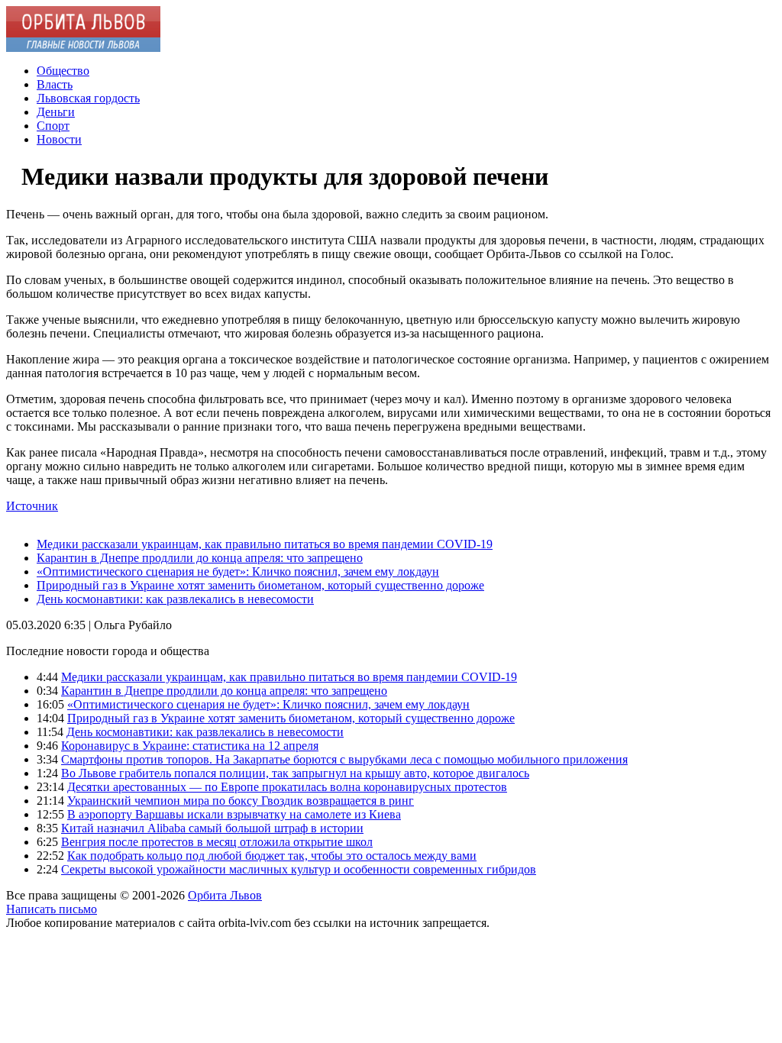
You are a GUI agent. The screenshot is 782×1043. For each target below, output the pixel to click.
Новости (59, 139)
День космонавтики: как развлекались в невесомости (175, 599)
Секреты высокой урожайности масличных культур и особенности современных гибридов (298, 869)
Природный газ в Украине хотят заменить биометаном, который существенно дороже (260, 585)
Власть (55, 84)
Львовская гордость (88, 98)
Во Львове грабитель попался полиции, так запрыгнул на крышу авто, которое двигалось (295, 773)
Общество (63, 70)
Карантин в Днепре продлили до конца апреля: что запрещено (200, 557)
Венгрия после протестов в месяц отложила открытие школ (217, 841)
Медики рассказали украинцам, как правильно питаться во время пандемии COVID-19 (265, 544)
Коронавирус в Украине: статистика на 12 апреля (189, 745)
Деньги (56, 111)
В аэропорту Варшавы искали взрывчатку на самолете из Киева (234, 814)
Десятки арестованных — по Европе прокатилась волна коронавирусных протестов (287, 786)
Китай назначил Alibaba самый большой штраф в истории (212, 828)
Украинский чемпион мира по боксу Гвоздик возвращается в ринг (240, 800)
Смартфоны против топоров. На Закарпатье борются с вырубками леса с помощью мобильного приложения (344, 759)
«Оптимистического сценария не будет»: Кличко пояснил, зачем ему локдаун (238, 571)
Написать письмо (51, 909)
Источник (32, 505)
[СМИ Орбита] (83, 47)
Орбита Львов (225, 895)
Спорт (53, 125)
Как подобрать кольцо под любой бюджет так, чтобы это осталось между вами (272, 855)
